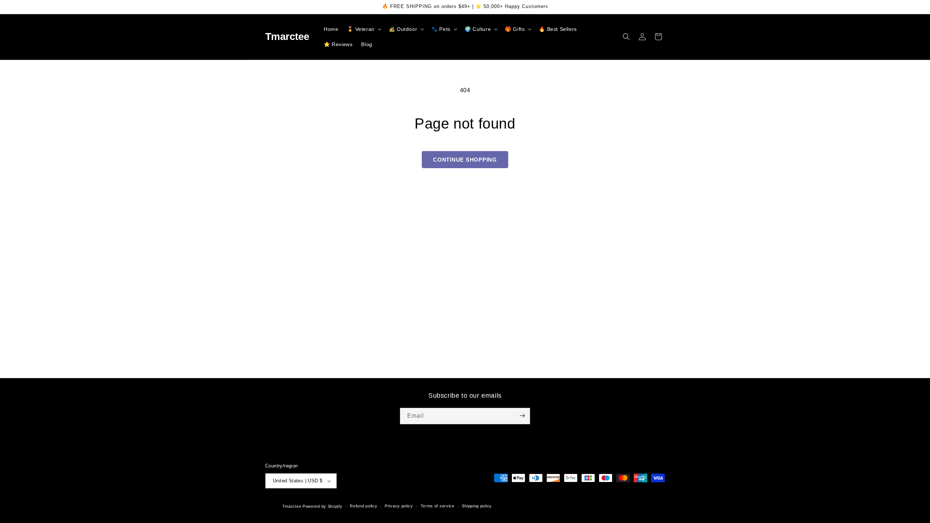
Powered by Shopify (323, 506)
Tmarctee (292, 506)
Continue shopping (465, 160)
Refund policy (363, 506)
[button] (363, 29)
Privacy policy (399, 506)
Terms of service (437, 506)
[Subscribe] (522, 415)
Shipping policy (477, 506)
